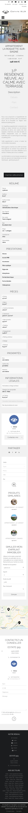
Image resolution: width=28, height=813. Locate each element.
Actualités (24, 6)
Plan (14, 102)
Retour (5, 23)
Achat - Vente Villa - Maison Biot (14, 779)
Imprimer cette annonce (14, 175)
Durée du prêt (7, 579)
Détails (14, 97)
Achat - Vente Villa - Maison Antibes (14, 777)
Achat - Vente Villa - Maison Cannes (14, 781)
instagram (19, 2)
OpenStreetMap (20, 628)
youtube (15, 2)
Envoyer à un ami (9, 452)
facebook (9, 2)
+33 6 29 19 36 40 (15, 431)
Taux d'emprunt (7, 586)
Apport (5, 572)
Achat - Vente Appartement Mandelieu (14, 775)
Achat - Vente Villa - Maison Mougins (14, 787)
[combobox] (14, 475)
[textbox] (14, 475)
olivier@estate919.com (15, 433)
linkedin (22, 2)
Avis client (14, 4)
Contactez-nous (22, 4)
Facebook (12, 452)
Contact (14, 107)
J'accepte (18, 811)
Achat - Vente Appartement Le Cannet (14, 794)
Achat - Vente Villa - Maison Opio (14, 789)
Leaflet (14, 628)
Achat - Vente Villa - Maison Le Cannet (14, 783)
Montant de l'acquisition (9, 564)
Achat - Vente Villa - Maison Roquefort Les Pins (14, 790)
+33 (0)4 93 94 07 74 (15, 657)
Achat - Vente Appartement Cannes (14, 792)
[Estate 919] (14, 14)
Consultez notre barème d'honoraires (12, 401)
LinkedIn (19, 452)
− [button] (2, 610)
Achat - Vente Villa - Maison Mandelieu (14, 785)
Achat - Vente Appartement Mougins (14, 796)
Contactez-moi (13, 437)
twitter (12, 2)
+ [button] (2, 608)
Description (14, 92)
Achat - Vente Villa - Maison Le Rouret (14, 798)
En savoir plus (10, 811)
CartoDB (26, 628)
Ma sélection (8, 4)
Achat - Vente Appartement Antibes (14, 774)
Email (25, 2)
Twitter (16, 452)
